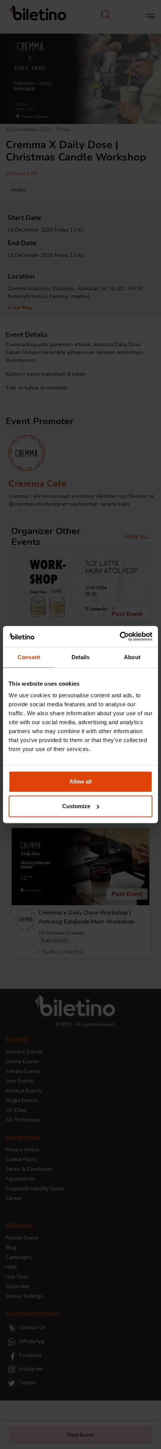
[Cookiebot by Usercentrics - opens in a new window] (119, 636)
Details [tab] (81, 657)
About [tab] (132, 657)
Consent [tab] (29, 657)
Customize (76, 806)
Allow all (80, 781)
